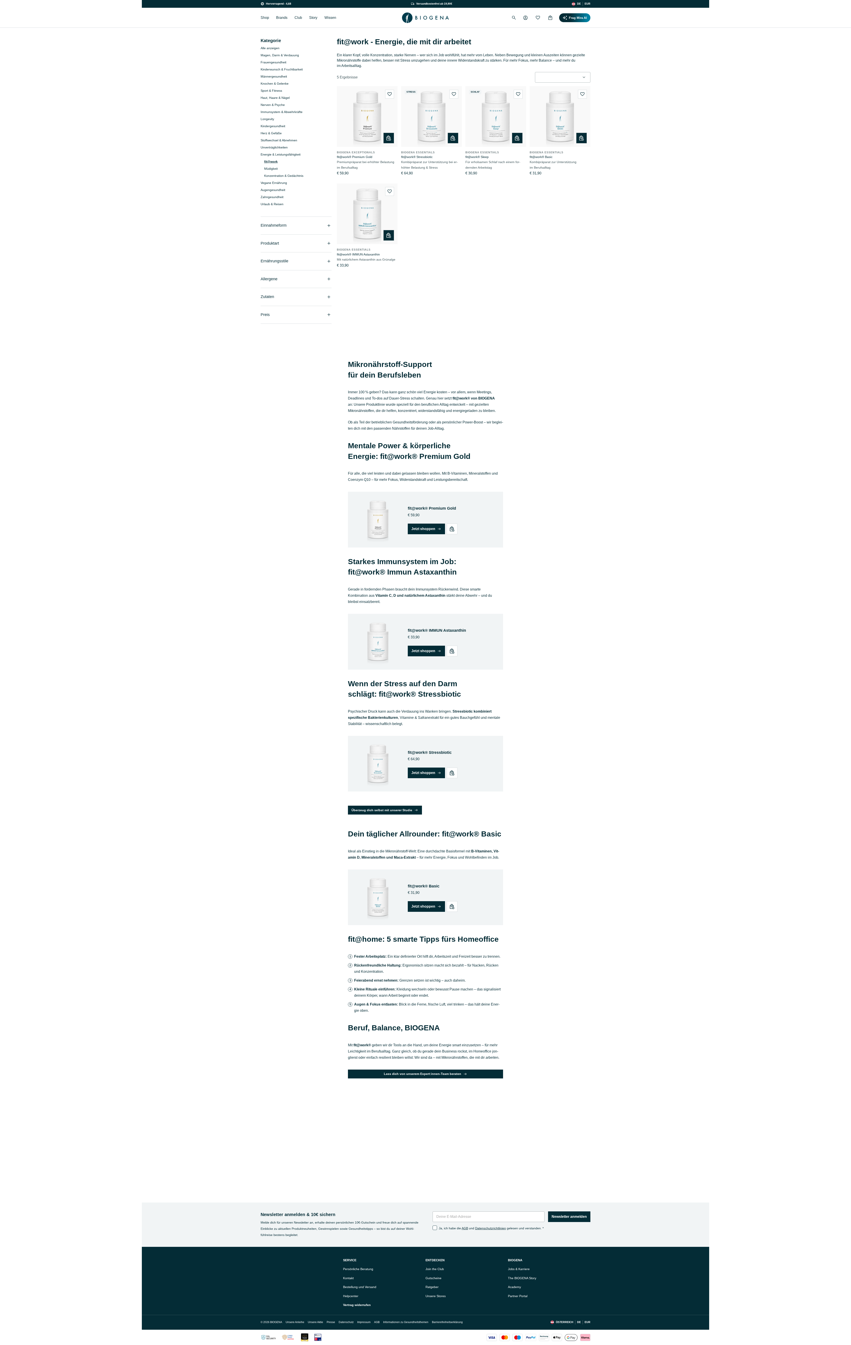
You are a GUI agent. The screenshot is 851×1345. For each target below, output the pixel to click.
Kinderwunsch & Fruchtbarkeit (282, 69)
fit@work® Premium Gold (354, 157)
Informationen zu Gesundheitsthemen (405, 1322)
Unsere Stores (436, 1296)
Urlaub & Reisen (272, 204)
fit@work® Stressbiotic (417, 157)
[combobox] (562, 77)
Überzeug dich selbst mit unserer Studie (381, 810)
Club (298, 17)
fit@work (271, 161)
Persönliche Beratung (358, 1269)
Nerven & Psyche (273, 105)
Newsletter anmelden (569, 1216)
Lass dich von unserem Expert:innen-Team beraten (422, 1074)
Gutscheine (433, 1278)
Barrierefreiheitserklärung (447, 1322)
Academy (514, 1287)
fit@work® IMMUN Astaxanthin (358, 254)
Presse (331, 1322)
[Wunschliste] (537, 17)
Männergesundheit (274, 76)
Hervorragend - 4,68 (278, 3)
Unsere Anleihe (295, 1322)
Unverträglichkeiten (274, 147)
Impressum (364, 1322)
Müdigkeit (271, 168)
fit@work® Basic (541, 157)
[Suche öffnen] (513, 17)
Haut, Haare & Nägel (275, 97)
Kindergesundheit (273, 126)
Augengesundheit (273, 190)
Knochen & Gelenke (275, 83)
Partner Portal (517, 1296)
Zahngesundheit (272, 197)
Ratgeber (432, 1287)
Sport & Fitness (271, 90)
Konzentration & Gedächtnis (283, 175)
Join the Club (435, 1269)
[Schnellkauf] (388, 138)
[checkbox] (435, 1228)
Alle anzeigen (270, 48)
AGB (465, 1228)
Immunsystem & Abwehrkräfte (282, 112)
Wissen (330, 17)
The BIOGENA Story (522, 1278)
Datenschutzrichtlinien (490, 1228)
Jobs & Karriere (519, 1269)
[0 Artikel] (550, 17)
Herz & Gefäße (271, 133)
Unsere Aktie (315, 1322)
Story (313, 17)
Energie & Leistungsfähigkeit (281, 154)
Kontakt (348, 1278)
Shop (265, 17)
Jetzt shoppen (423, 529)
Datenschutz (346, 1322)
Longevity (267, 119)
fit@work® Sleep (477, 157)
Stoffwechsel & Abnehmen (279, 140)
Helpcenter (350, 1296)
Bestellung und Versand (359, 1287)
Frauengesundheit (273, 62)
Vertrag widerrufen (357, 1305)
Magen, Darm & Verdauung (280, 55)
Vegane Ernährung (274, 183)
